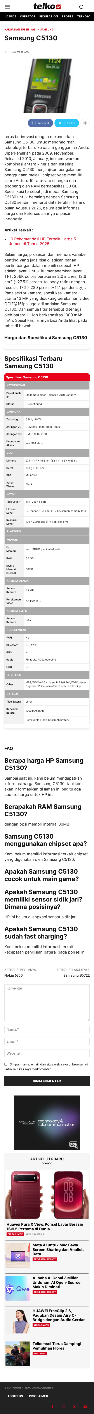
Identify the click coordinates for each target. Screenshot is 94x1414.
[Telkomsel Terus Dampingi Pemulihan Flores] (17, 1354)
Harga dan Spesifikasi (20, 29)
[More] (85, 123)
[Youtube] (85, 1406)
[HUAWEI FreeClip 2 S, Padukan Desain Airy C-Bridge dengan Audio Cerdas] (17, 1321)
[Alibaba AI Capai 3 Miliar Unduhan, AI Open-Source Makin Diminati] (17, 1288)
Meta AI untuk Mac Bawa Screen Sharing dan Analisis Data (59, 1249)
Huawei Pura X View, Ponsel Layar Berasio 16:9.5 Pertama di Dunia (45, 1226)
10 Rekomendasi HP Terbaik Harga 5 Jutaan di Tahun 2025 (42, 241)
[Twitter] (74, 1406)
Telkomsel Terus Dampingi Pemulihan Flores (57, 1346)
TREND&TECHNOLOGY (45, 1259)
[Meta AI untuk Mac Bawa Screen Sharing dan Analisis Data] (17, 1255)
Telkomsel (39, 1353)
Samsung (47, 29)
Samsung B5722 (76, 975)
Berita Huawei (15, 1234)
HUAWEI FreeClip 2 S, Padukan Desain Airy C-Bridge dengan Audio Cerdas (59, 1315)
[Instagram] (63, 1406)
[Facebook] (52, 1406)
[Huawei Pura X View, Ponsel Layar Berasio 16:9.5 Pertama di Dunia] (47, 1194)
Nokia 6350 (13, 975)
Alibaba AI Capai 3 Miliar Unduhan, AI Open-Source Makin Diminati (56, 1282)
